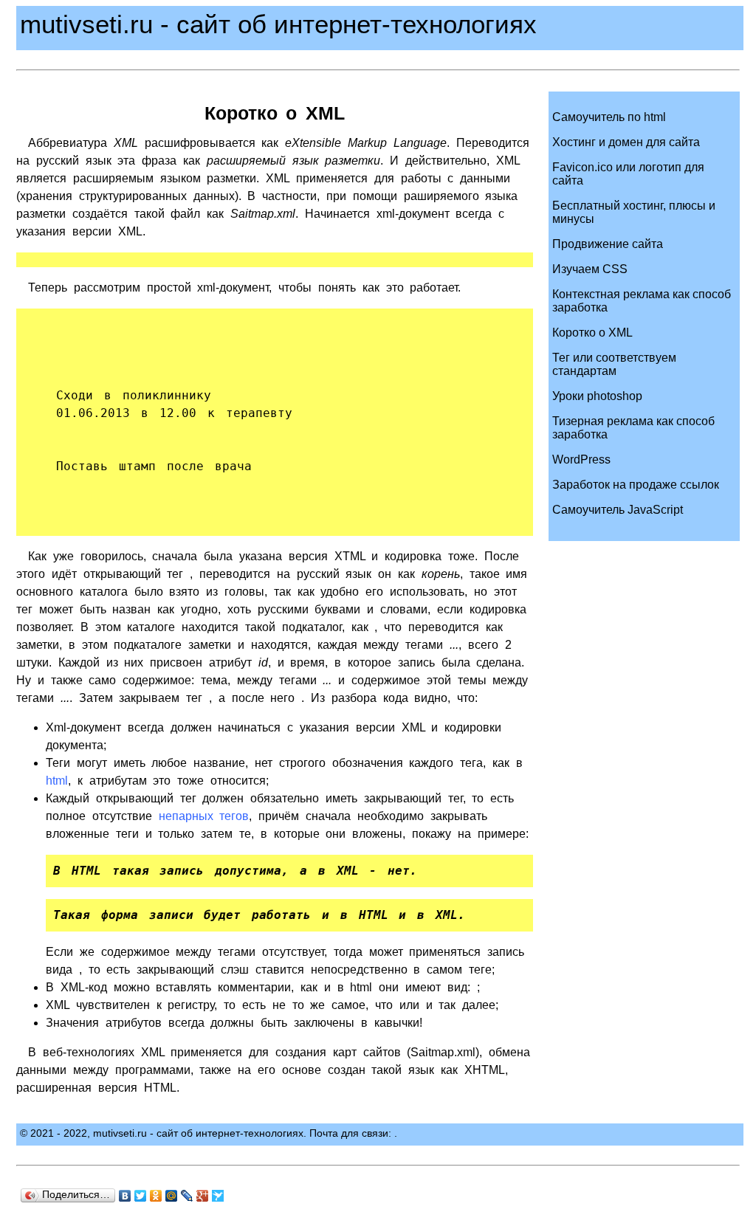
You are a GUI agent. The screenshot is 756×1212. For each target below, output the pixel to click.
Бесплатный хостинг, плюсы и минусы (633, 212)
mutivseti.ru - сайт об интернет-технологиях (278, 24)
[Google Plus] (202, 1195)
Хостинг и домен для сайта (626, 142)
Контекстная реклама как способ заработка (641, 301)
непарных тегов (204, 816)
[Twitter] (140, 1195)
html (57, 780)
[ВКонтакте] (125, 1195)
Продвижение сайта (607, 244)
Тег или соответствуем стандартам (614, 364)
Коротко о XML (592, 332)
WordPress (581, 459)
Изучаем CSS (590, 269)
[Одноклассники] (156, 1195)
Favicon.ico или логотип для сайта (628, 174)
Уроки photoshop (597, 396)
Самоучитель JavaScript (617, 509)
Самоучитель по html (609, 117)
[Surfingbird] (218, 1195)
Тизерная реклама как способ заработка (633, 428)
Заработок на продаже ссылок (635, 484)
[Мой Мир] (171, 1195)
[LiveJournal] (187, 1195)
